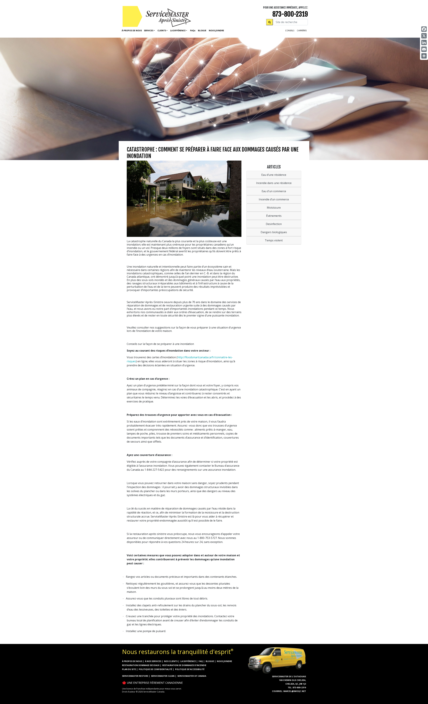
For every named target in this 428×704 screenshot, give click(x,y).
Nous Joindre (216, 30)
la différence (188, 661)
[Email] (424, 49)
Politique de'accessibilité (189, 669)
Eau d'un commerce (274, 191)
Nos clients (171, 661)
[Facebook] (424, 29)
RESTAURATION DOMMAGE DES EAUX (140, 665)
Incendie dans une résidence (274, 183)
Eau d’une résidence (273, 175)
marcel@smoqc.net (294, 691)
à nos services (153, 661)
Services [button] (148, 30)
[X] (424, 35)
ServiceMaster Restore (135, 676)
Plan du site (129, 669)
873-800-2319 (290, 14)
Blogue (202, 30)
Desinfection (274, 224)
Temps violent (274, 240)
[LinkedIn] (424, 42)
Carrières (302, 30)
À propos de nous (132, 30)
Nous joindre (224, 661)
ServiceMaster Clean (163, 676)
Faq (192, 30)
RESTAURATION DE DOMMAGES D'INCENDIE (184, 665)
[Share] (424, 56)
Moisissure (274, 207)
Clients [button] (161, 30)
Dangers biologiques (274, 232)
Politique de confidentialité (155, 669)
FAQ (201, 661)
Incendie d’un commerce (274, 199)
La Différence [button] (178, 30)
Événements (274, 216)
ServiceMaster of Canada (191, 676)
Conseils (289, 30)
